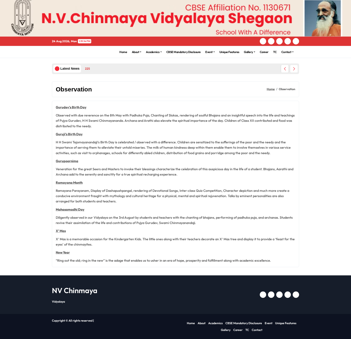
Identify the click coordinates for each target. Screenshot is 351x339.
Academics (153, 52)
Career (264, 52)
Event (209, 52)
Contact (286, 52)
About (135, 52)
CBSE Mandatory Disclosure (183, 52)
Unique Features (229, 52)
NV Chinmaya (74, 290)
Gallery (248, 52)
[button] (294, 68)
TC (275, 52)
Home (123, 52)
